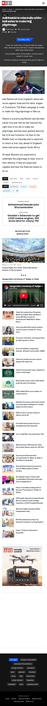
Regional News (37, 699)
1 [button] (21, 275)
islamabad (11, 684)
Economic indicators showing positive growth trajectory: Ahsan (24, 61)
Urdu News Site (19, 701)
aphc (12, 672)
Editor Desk (10, 29)
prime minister (17, 680)
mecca (36, 178)
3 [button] (25, 275)
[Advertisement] (23, 617)
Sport (10, 9)
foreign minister (17, 668)
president (30, 668)
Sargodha (30, 680)
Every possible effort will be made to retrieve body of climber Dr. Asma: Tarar (24, 55)
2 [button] (23, 275)
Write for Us (29, 701)
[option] (23, 254)
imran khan (30, 676)
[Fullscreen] (42, 305)
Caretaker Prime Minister (23, 664)
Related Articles (22, 231)
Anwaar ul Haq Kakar (28, 660)
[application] (23, 296)
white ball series (17, 182)
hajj (22, 178)
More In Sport (23, 234)
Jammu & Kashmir (38, 261)
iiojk (21, 676)
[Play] (5, 305)
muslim (6, 182)
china (13, 676)
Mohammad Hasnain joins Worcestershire (23, 205)
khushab (32, 672)
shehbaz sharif (32, 684)
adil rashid (14, 178)
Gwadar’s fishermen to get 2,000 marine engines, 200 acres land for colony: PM (24, 217)
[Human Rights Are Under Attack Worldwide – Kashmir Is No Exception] (23, 250)
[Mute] (38, 305)
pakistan (22, 672)
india (28, 178)
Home (4, 9)
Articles (13, 699)
